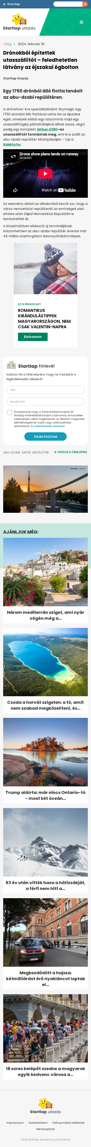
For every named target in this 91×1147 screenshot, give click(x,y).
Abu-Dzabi (11, 452)
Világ (8, 44)
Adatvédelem (38, 1123)
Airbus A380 (47, 129)
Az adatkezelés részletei (48, 426)
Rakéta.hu (12, 144)
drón (26, 452)
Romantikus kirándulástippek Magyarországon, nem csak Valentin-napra (44, 319)
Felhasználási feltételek (68, 1123)
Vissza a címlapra (72, 452)
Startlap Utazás (15, 78)
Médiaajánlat (45, 1129)
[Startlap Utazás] (21, 22)
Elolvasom (33, 336)
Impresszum (15, 1123)
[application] (45, 489)
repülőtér (40, 452)
